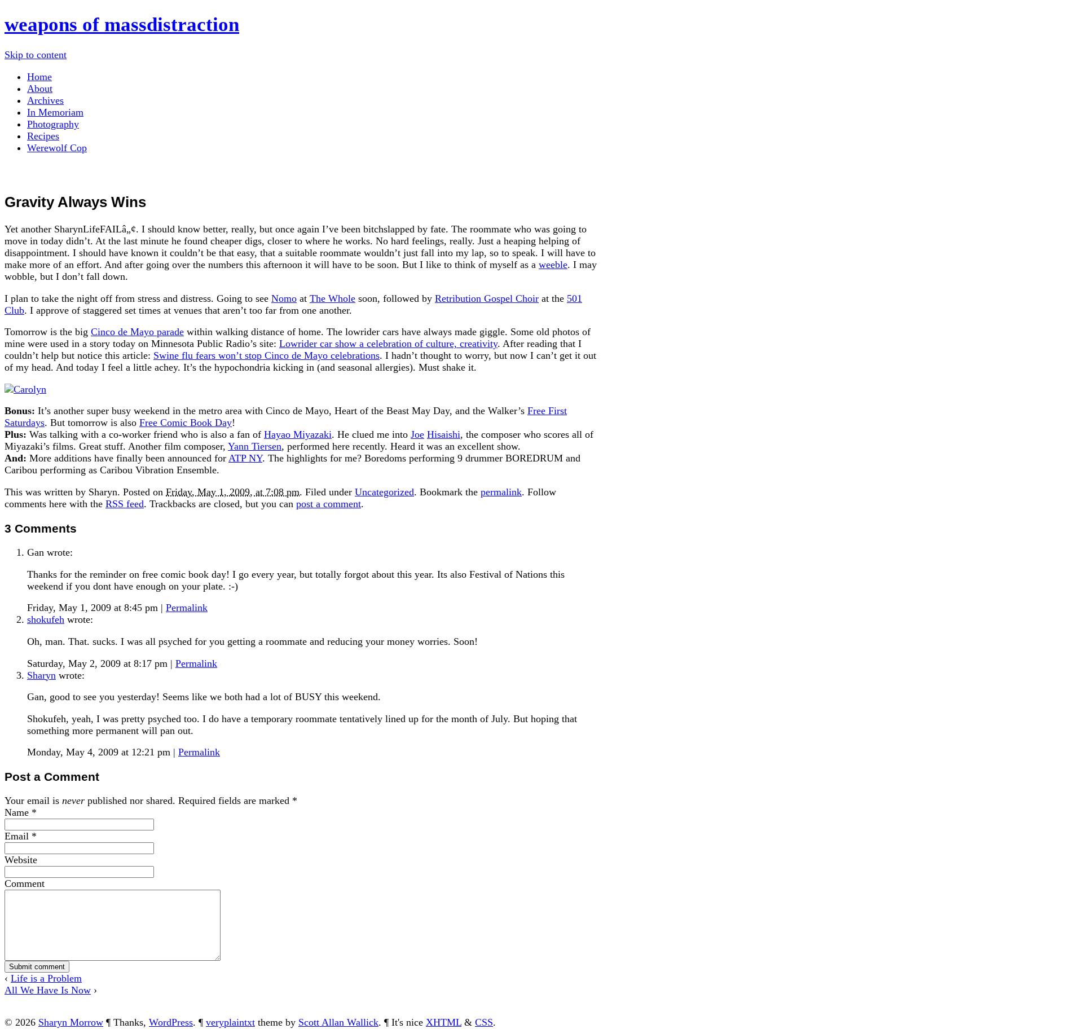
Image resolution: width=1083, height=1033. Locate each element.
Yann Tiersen (254, 446)
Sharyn (41, 675)
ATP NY (245, 458)
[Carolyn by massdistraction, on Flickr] (25, 389)
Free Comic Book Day (185, 422)
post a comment (328, 503)
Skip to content (36, 54)
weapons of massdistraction (122, 25)
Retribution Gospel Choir (487, 298)
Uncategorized (384, 492)
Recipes (43, 136)
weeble (553, 264)
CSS (484, 1022)
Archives (45, 100)
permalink (501, 492)
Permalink (187, 607)
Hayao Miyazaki (298, 434)
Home (39, 76)
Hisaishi (443, 434)
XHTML (443, 1022)
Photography (53, 124)
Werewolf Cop (57, 147)
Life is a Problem (46, 978)
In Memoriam (55, 112)
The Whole (332, 298)
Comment (25, 883)
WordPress (171, 1022)
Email (17, 836)
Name (17, 812)
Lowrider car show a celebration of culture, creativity (388, 343)
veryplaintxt (230, 1022)
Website (21, 859)
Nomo (284, 298)
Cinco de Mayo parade (137, 331)
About (39, 88)
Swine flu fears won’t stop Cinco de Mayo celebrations (266, 355)
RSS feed (124, 503)
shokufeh (45, 619)
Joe (417, 434)
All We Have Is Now (48, 990)
